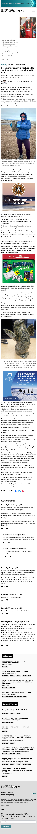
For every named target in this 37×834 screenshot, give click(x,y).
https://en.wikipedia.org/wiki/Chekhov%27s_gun (18, 540)
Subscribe (6, 826)
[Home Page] (12, 10)
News (3, 65)
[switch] (34, 793)
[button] (2, 809)
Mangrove (7, 805)
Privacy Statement (7, 792)
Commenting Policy (7, 794)
